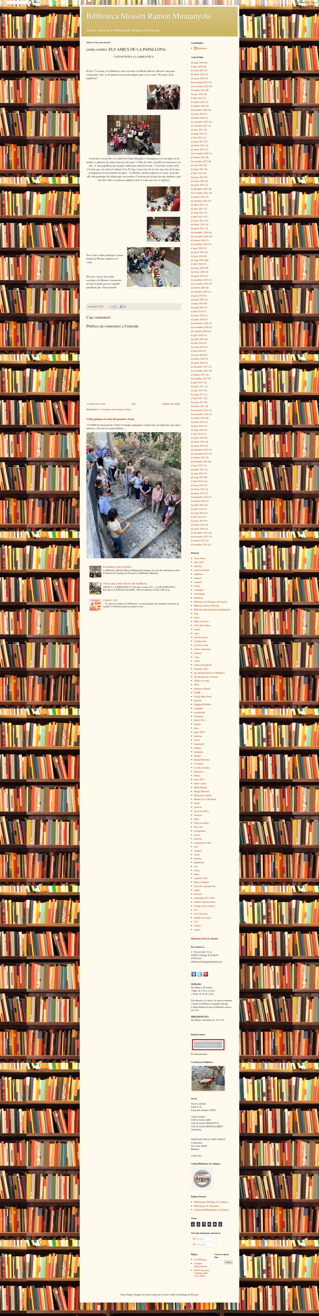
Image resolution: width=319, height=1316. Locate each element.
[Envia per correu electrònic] (111, 306)
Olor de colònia (201, 822)
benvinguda (199, 593)
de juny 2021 (197, 208)
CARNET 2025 (110, 600)
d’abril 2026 (197, 66)
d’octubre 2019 (198, 287)
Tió (195, 909)
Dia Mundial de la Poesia (206, 676)
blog (196, 613)
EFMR (197, 692)
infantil (197, 755)
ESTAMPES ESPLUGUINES (117, 567)
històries (198, 736)
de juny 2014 (197, 508)
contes (197, 660)
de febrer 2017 (198, 406)
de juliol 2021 (197, 204)
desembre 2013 (201, 668)
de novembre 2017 (200, 370)
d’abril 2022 (197, 173)
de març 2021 (197, 220)
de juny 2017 (197, 390)
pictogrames (199, 830)
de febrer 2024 (198, 117)
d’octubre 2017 (198, 374)
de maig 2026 (197, 62)
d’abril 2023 (197, 137)
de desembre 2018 (199, 323)
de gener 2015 (197, 493)
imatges (197, 747)
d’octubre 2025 (198, 90)
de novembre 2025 (200, 86)
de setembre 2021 (199, 200)
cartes (196, 633)
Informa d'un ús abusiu (204, 938)
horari (197, 739)
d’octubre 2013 (198, 540)
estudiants (198, 708)
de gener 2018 (197, 362)
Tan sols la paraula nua (204, 886)
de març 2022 (197, 177)
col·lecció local (201, 645)
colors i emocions (202, 649)
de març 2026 (197, 70)
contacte (198, 653)
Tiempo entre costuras (204, 905)
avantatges (199, 589)
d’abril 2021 (197, 216)
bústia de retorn (201, 621)
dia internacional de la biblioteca (209, 672)
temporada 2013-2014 (204, 897)
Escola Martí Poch (202, 696)
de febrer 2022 (198, 181)
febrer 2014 (199, 720)
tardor (197, 890)
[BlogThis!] (115, 306)
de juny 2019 (197, 303)
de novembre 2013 (200, 536)
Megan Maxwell (201, 791)
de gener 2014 (197, 528)
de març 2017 (197, 402)
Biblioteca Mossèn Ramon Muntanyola (148, 15)
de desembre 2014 (199, 497)
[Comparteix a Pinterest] (124, 306)
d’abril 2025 (197, 98)
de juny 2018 (197, 342)
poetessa (198, 838)
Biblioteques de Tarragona (206, 1205)
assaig (197, 585)
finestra (197, 724)
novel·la (198, 807)
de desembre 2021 (199, 188)
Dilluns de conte (201, 680)
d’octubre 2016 (198, 418)
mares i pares (200, 783)
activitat (198, 566)
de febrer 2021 (198, 224)
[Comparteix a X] (118, 306)
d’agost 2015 (197, 465)
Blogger (194, 1294)
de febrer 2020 (198, 271)
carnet (197, 629)
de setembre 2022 (199, 161)
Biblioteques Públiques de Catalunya (211, 1201)
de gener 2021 (197, 228)
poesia (197, 834)
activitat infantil (201, 570)
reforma (197, 858)
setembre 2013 (201, 878)
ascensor (198, 582)
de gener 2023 (197, 149)
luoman (165, 1294)
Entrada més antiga (171, 403)
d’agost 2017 (197, 382)
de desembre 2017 (199, 366)
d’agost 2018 (197, 335)
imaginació (199, 743)
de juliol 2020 (197, 252)
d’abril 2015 (197, 481)
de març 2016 (197, 437)
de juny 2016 (197, 425)
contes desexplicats (203, 664)
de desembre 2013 (199, 532)
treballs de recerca (202, 917)
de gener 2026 (197, 78)
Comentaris (200, 1244)
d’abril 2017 (197, 398)
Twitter (197, 925)
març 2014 (199, 779)
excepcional (199, 712)
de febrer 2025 (198, 102)
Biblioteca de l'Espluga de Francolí (210, 601)
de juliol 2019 (197, 299)
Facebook (198, 716)
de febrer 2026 (198, 74)
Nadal (197, 803)
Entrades (199, 1238)
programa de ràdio (202, 842)
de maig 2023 (197, 133)
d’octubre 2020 (198, 240)
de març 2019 (197, 315)
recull (196, 854)
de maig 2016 (197, 429)
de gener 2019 (197, 319)
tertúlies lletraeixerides (204, 901)
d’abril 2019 (197, 311)
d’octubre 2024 (198, 105)
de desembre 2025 (199, 82)
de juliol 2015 (197, 469)
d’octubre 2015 (198, 457)
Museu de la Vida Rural (205, 799)
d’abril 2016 (197, 433)
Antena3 (198, 578)
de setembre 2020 (199, 244)
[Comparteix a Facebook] (121, 306)
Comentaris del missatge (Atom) (116, 409)
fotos (196, 728)
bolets (197, 617)
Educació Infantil (202, 688)
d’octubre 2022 (198, 157)
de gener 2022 (197, 184)
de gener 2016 (197, 445)
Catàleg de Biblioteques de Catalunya (211, 1209)
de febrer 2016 (198, 441)
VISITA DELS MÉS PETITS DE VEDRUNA (125, 583)
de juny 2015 (197, 473)
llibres (197, 775)
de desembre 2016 (199, 410)
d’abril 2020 (197, 263)
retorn (197, 870)
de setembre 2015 (199, 461)
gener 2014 (199, 732)
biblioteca (198, 597)
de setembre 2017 (199, 378)
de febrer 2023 (198, 145)
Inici (134, 403)
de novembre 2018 (200, 327)
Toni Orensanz (201, 913)
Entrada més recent (96, 403)
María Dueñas (200, 787)
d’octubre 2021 (198, 196)
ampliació (198, 574)
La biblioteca (200, 1259)
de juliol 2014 (197, 505)
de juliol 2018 (197, 339)
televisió (198, 893)
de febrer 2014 (198, 524)
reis (195, 866)
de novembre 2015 (200, 453)
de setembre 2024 (199, 109)
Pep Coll (198, 826)
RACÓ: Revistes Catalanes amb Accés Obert (201, 1273)
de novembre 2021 (200, 192)
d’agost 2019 (197, 295)
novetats (198, 815)
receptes (198, 850)
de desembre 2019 (199, 279)
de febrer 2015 (198, 489)
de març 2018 (197, 354)
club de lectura (201, 637)
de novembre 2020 (200, 236)
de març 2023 (197, 141)
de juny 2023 (197, 129)
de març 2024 (197, 113)
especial (197, 700)
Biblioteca (202, 48)
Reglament (199, 862)
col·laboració (200, 641)
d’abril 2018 (197, 350)
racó (196, 846)
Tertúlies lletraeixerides (200, 1265)
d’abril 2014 (197, 516)
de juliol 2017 (197, 386)
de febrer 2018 (198, 358)
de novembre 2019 (200, 283)
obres (196, 818)
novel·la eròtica (201, 811)
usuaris (197, 929)
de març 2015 (197, 485)
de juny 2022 (197, 165)
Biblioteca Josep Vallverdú (206, 605)
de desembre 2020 (199, 232)
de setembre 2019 (199, 291)
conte (196, 657)
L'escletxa (198, 763)
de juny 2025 (197, 94)
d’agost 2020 (197, 248)
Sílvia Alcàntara (201, 882)
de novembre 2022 (200, 153)
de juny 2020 (197, 256)
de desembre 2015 (199, 449)
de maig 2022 (197, 169)
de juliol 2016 (197, 422)
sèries (196, 874)
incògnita (198, 751)
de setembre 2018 (199, 331)
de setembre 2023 (199, 125)
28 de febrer (200, 558)
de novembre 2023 (200, 121)
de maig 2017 (197, 394)
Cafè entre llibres (202, 625)
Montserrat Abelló (202, 795)
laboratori (198, 771)
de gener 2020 (197, 275)
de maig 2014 (197, 512)
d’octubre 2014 (198, 501)
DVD (196, 684)
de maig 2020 (197, 260)
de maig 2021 (197, 212)
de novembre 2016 (200, 414)
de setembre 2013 (199, 544)
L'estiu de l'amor (202, 767)
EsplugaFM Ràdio (202, 704)
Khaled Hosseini (201, 759)
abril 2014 (199, 562)
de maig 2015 (197, 477)
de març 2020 (197, 267)
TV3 (196, 921)
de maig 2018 (197, 346)
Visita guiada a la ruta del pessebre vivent (110, 419)
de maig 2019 (197, 307)
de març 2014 (197, 520)
